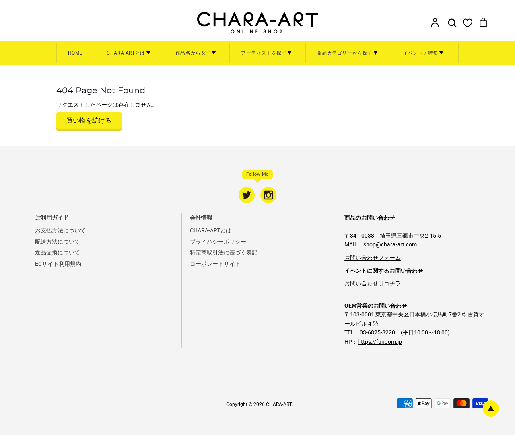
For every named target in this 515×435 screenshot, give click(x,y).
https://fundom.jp (380, 342)
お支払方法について (60, 230)
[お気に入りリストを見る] (467, 22)
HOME (75, 53)
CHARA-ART (279, 404)
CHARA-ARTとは (210, 230)
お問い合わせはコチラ (372, 283)
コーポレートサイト (215, 264)
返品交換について (57, 252)
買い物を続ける (88, 120)
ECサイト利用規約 (58, 264)
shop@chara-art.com (390, 244)
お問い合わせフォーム (372, 257)
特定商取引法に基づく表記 (224, 252)
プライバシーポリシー (218, 241)
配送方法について (57, 241)
